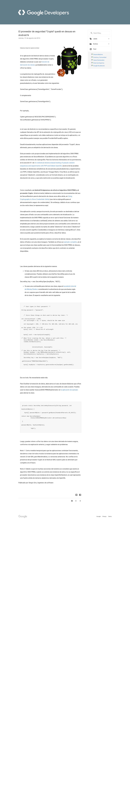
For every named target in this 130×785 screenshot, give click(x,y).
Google (99, 516)
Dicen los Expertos (98, 63)
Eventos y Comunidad (99, 57)
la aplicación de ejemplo (69, 390)
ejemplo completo (70, 242)
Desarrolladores (98, 54)
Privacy (104, 516)
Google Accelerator (99, 65)
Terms (110, 516)
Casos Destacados (98, 60)
